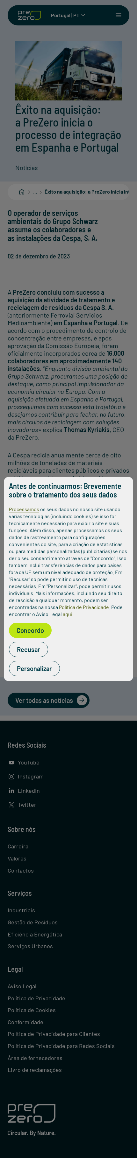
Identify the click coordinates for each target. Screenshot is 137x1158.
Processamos (24, 509)
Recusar (28, 649)
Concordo (30, 630)
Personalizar (34, 668)
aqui (67, 614)
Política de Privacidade (84, 607)
